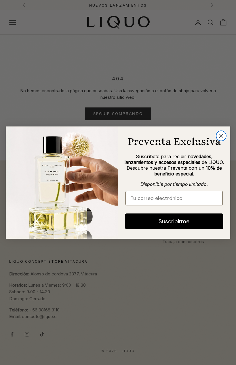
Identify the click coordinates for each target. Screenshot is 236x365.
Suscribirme (174, 221)
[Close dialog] (221, 136)
